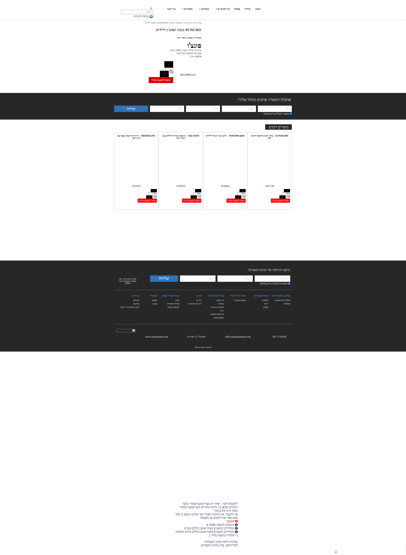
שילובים (136, 304)
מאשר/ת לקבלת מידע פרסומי (273, 283)
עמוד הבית (197, 23)
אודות (247, 8)
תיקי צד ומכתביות (195, 304)
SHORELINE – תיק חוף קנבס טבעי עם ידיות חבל (136, 136)
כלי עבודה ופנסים (217, 314)
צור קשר (171, 8)
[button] (134, 38)
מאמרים (188, 8)
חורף (222, 311)
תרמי (266, 304)
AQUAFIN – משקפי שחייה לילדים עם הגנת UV (181, 136)
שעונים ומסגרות (240, 300)
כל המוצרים (224, 8)
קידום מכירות (187, 23)
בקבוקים (265, 300)
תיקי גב (199, 300)
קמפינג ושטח (219, 318)
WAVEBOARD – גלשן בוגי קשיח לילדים (225, 135)
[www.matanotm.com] (170, 336)
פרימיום (136, 300)
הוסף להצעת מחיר (160, 80)
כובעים (154, 300)
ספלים (265, 307)
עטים (177, 300)
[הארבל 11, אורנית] (208, 336)
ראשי (258, 8)
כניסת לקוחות (141, 16)
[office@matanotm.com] (253, 336)
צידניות (221, 304)
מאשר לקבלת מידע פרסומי (276, 113)
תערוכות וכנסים (173, 307)
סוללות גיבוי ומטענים (282, 300)
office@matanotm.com (238, 336)
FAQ (237, 8)
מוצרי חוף (181, 37)
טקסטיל (178, 23)
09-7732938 (279, 336)
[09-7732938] (288, 336)
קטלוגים (205, 8)
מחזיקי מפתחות (173, 304)
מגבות (172, 23)
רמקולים (287, 304)
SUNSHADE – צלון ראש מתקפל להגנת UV (269, 136)
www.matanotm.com (156, 336)
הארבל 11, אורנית (196, 336)
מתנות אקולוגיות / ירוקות (129, 307)
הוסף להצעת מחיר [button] (280, 200)
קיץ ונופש (220, 300)
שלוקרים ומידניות (217, 307)
